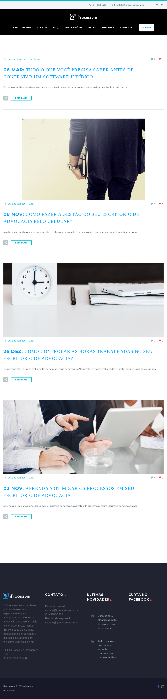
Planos (42, 27)
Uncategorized (37, 59)
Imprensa (107, 27)
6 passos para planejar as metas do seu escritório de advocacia (108, 622)
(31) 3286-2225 (99, 4)
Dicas (32, 203)
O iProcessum (21, 27)
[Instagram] (161, 5)
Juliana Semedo (17, 59)
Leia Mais (21, 98)
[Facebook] (157, 5)
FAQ (56, 27)
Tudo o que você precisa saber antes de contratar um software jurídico (107, 649)
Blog (92, 27)
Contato (126, 27)
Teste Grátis (73, 27)
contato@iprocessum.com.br (129, 4)
